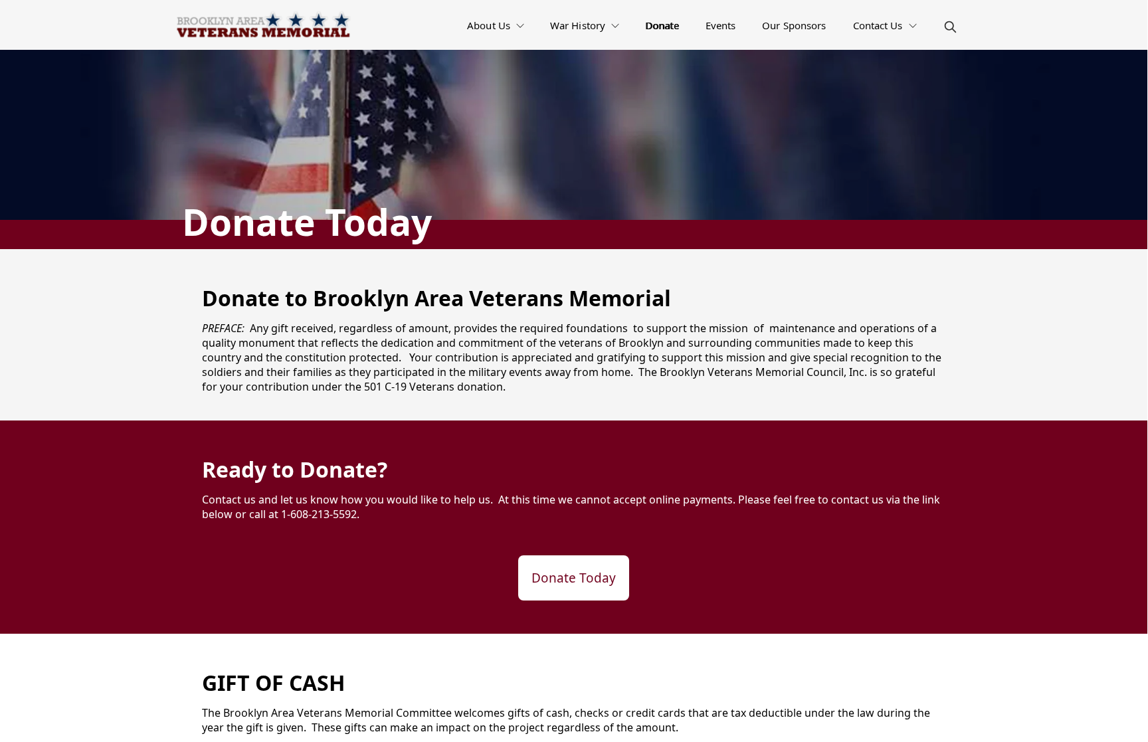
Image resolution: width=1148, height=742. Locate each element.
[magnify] (950, 27)
